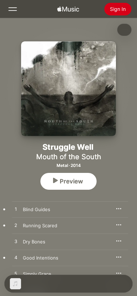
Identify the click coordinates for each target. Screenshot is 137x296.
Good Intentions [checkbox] (40, 258)
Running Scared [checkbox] (40, 225)
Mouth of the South (68, 157)
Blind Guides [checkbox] (36, 209)
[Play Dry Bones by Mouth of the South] (16, 241)
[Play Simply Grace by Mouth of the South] (16, 274)
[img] (68, 9)
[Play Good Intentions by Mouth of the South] (16, 258)
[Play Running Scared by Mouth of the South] (16, 225)
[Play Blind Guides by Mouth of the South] (16, 209)
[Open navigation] (12, 9)
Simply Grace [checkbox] (37, 274)
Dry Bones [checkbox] (34, 241)
